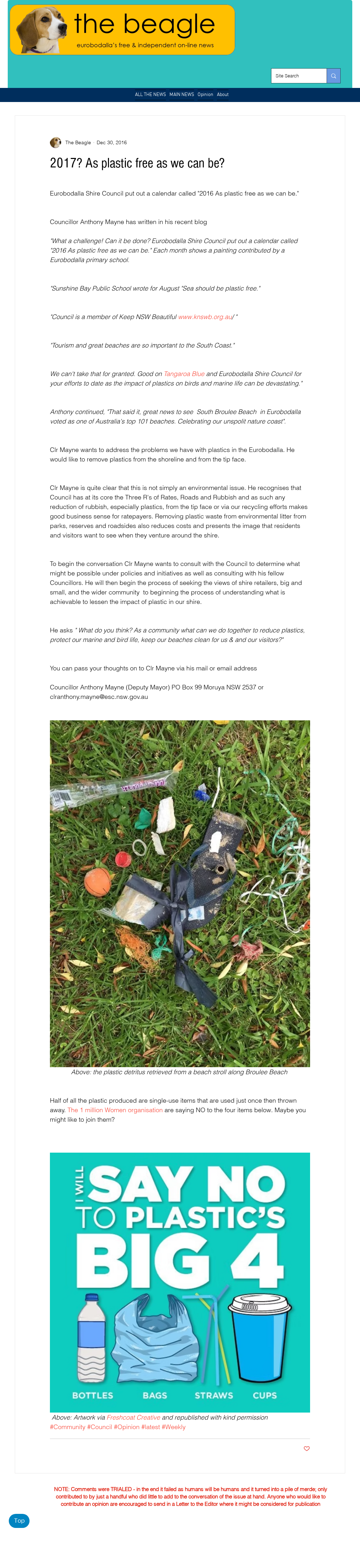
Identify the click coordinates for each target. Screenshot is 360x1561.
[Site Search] (333, 76)
